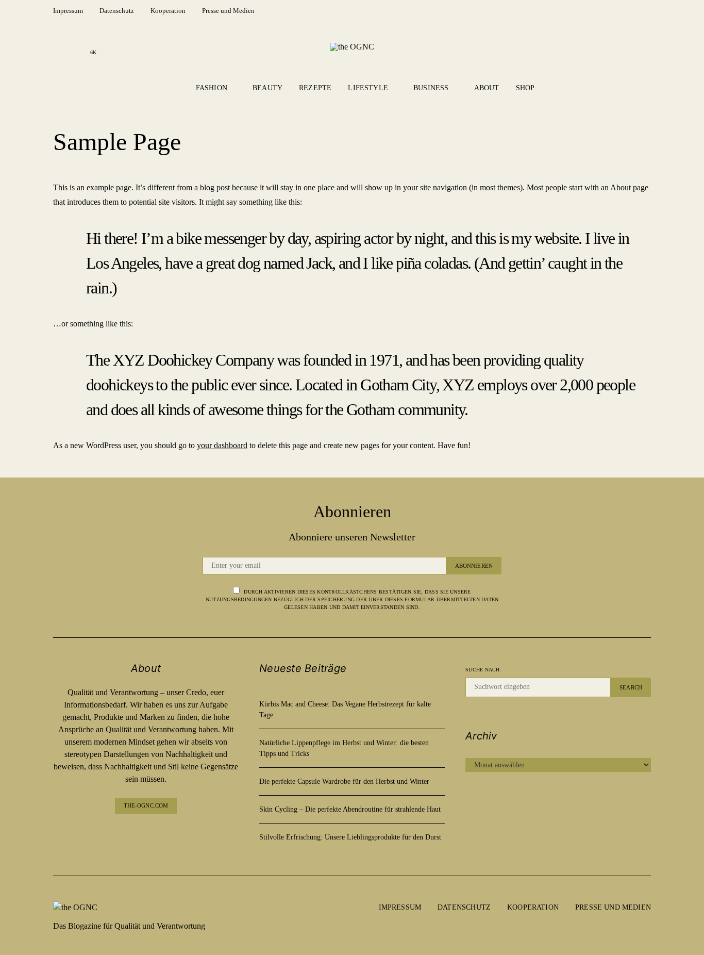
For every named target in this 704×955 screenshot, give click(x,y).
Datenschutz (116, 10)
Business (430, 88)
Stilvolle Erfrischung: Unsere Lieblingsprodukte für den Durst (350, 837)
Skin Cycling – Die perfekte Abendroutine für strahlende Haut (350, 809)
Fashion (211, 88)
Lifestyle (368, 88)
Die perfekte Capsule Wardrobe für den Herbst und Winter (344, 781)
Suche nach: (483, 669)
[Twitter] (170, 834)
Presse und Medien (228, 10)
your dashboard (222, 445)
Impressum (68, 10)
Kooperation (168, 10)
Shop (525, 88)
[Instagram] (77, 46)
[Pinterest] (154, 834)
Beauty (267, 88)
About (486, 88)
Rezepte (315, 88)
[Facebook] (60, 46)
